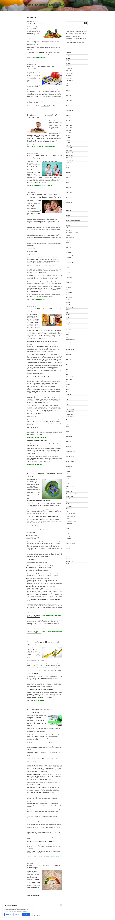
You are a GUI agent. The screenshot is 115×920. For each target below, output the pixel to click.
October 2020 (69, 200)
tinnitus (67, 528)
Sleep (67, 511)
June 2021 (68, 180)
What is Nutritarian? (35, 23)
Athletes (67, 227)
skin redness (68, 508)
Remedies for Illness (70, 486)
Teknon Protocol (40, 299)
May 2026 (68, 60)
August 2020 (69, 202)
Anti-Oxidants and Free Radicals (73, 220)
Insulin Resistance (70, 409)
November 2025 (69, 75)
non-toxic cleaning (70, 456)
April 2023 (68, 142)
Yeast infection (69, 548)
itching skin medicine (70, 416)
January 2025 (69, 100)
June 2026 (68, 58)
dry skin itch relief (69, 322)
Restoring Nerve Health (71, 493)
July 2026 (68, 55)
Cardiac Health (69, 269)
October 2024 (69, 107)
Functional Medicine (70, 349)
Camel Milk (68, 257)
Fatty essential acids (70, 339)
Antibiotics (68, 222)
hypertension (68, 394)
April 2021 (68, 185)
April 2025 (68, 93)
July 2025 (68, 85)
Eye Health (68, 332)
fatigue (67, 337)
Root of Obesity (45, 105)
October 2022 (69, 157)
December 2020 (69, 195)
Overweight (68, 468)
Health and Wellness (70, 376)
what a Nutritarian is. (41, 57)
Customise (8, 914)
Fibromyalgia (68, 342)
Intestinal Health (69, 414)
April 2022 (68, 170)
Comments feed (69, 561)
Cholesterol (68, 284)
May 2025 (68, 90)
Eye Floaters (68, 329)
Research (68, 488)
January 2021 (69, 192)
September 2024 (69, 110)
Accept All (26, 914)
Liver (67, 424)
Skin (67, 501)
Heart (67, 381)
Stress (67, 518)
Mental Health (69, 436)
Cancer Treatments (70, 262)
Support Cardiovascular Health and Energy (75, 42)
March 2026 (68, 65)
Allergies (68, 215)
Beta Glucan (68, 245)
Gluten (67, 362)
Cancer (67, 260)
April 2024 (68, 120)
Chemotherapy (69, 279)
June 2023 (68, 137)
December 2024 (69, 102)
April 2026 (68, 63)
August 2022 (68, 162)
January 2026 (69, 70)
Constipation (68, 294)
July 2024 (68, 112)
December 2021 (69, 172)
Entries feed (68, 558)
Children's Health (69, 282)
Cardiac (67, 267)
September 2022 (69, 160)
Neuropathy (68, 454)
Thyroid (67, 526)
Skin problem (69, 506)
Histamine (68, 389)
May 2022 (68, 167)
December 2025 (69, 73)
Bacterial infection (70, 237)
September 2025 (69, 80)
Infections (68, 404)
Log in (67, 556)
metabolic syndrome (70, 439)
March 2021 (68, 187)
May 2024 (68, 117)
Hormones (68, 391)
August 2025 (69, 83)
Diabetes (68, 309)
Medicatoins (68, 429)
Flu (66, 344)
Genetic (67, 357)
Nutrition (68, 459)
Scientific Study (69, 496)
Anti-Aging (68, 217)
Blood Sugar (68, 247)
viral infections (69, 541)
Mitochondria (69, 444)
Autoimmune (69, 230)
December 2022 (69, 152)
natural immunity (69, 449)
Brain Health (68, 252)
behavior (68, 240)
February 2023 (69, 147)
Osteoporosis (69, 466)
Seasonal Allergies (35, 895)
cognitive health (69, 292)
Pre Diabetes (68, 478)
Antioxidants (68, 225)
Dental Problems (69, 307)
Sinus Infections (69, 498)
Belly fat (67, 242)
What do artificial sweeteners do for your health (76, 33)
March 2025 (68, 95)
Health (67, 374)
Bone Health (68, 250)
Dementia (68, 302)
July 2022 (68, 165)
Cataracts (68, 272)
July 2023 (68, 135)
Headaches (68, 371)
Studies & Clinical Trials (71, 521)
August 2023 (69, 132)
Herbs (67, 386)
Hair (67, 369)
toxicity (67, 531)
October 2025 (69, 78)
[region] (17, 910)
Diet (67, 312)
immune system (69, 396)
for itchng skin (69, 347)
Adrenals (68, 212)
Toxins (67, 533)
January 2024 (69, 125)
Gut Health (68, 366)
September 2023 (69, 130)
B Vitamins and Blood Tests (72, 232)
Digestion (68, 314)
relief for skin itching (70, 483)
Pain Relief (68, 471)
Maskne (67, 426)
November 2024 (69, 105)
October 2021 (69, 175)
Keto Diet (68, 421)
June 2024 (68, 115)
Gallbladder (68, 354)
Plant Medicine (69, 476)
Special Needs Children (71, 516)
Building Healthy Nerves (71, 255)
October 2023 (69, 127)
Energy (67, 324)
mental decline (69, 434)
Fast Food (68, 334)
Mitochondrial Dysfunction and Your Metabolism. (76, 31)
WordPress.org (69, 563)
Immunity (68, 399)
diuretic (67, 317)
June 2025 (68, 88)
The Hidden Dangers (39, 700)
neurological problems (70, 451)
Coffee (67, 289)
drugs (67, 319)
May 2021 (68, 182)
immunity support (69, 401)
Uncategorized (69, 536)
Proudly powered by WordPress (33, 915)
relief (67, 481)
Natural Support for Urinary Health (73, 36)
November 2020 (69, 197)
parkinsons (68, 473)
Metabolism (68, 441)
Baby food (68, 235)
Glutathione (68, 359)
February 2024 (69, 122)
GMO (67, 364)
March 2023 (68, 145)
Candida (67, 264)
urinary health (69, 538)
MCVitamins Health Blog (46, 4)
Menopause (68, 431)
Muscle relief (68, 446)
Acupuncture (68, 210)
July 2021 (68, 177)
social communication (70, 513)
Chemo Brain (69, 277)
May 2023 (68, 140)
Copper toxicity (69, 297)
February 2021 (69, 190)
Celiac (67, 274)
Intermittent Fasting (70, 411)
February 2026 (69, 68)
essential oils (68, 327)
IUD (67, 419)
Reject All (17, 914)
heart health (68, 384)
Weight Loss (68, 546)
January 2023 (69, 150)
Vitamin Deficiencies (70, 543)
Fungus (67, 352)
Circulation (68, 287)
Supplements (69, 523)
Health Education (69, 379)
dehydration (68, 299)
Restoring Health (69, 491)
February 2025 (69, 98)
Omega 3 (68, 463)
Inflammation (69, 406)
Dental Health (69, 304)
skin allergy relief (69, 503)
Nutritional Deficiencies (71, 461)
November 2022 (69, 155)
